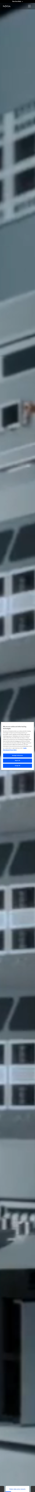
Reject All (17, 760)
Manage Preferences (17, 755)
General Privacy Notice (11, 750)
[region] (17, 746)
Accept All (17, 765)
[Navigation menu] (30, 7)
